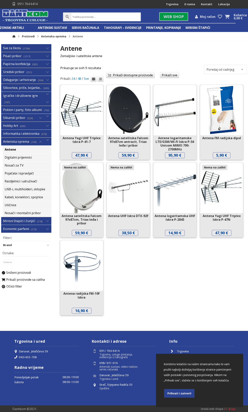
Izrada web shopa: (212, 409)
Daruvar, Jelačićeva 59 (33, 351)
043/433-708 (28, 357)
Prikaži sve (169, 75)
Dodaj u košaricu (84, 163)
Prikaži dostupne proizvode (133, 75)
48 (79, 78)
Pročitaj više (84, 241)
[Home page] (14, 36)
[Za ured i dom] (25, 15)
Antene (7, 262)
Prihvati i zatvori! (179, 393)
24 (73, 78)
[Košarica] (227, 16)
